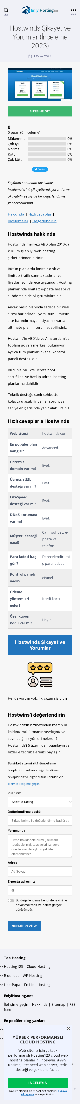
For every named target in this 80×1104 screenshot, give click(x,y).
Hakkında (16, 214)
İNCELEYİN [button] (37, 1082)
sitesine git (40, 111)
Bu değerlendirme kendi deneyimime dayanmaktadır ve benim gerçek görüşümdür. (41, 904)
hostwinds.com (54, 433)
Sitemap (58, 1004)
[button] (68, 1028)
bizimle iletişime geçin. (24, 784)
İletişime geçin (16, 1004)
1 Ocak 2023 (42, 56)
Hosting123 (13, 966)
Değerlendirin (44, 220)
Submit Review (24, 926)
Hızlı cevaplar (39, 214)
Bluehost (11, 975)
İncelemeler (18, 220)
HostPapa (12, 984)
